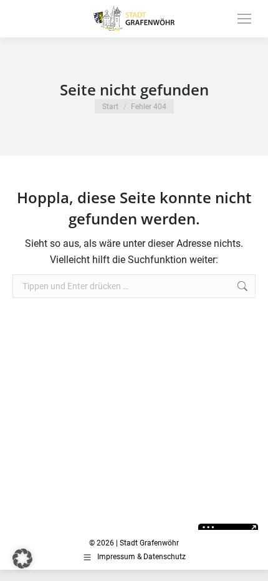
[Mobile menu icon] (244, 18)
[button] (22, 558)
